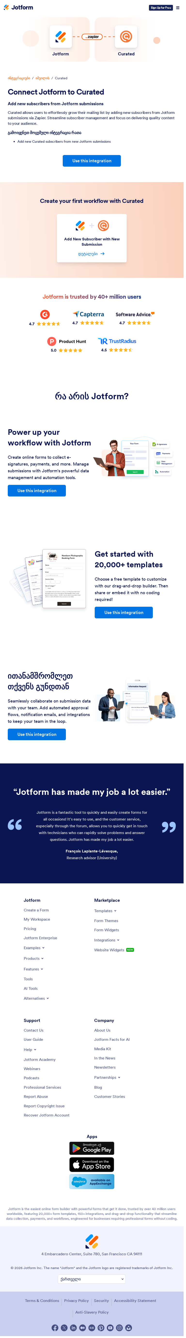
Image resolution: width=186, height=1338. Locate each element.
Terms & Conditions (42, 1300)
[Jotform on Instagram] (119, 1327)
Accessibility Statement (135, 1300)
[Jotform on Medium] (82, 1327)
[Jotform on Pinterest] (101, 1327)
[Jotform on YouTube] (110, 1327)
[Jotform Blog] (91, 1327)
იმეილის (42, 78)
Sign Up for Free (161, 7)
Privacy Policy (76, 1300)
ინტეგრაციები (19, 78)
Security (101, 1300)
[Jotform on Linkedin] (73, 1327)
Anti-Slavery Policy (92, 1312)
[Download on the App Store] (91, 1164)
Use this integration (91, 160)
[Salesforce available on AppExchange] (91, 1181)
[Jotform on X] (64, 1327)
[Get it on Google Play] (91, 1148)
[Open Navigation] (178, 8)
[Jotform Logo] (18, 7)
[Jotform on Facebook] (55, 1327)
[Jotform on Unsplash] (128, 1327)
